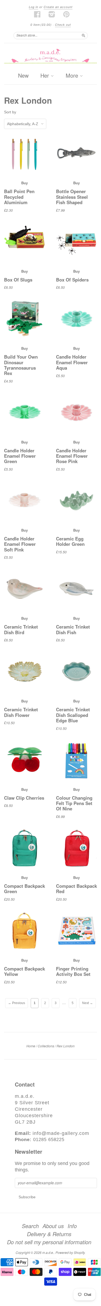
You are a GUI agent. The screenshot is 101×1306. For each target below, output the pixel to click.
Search (30, 1226)
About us (53, 1226)
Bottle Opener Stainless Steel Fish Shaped (72, 196)
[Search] (83, 35)
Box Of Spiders (72, 279)
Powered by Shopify (70, 1252)
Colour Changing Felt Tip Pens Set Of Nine (74, 803)
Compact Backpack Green (24, 888)
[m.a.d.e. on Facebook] (37, 14)
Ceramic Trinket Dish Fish (73, 629)
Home (30, 1046)
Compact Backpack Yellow (24, 971)
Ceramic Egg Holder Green (70, 541)
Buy (24, 183)
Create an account (58, 7)
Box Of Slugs (18, 279)
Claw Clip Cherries (24, 798)
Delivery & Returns (49, 1234)
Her (45, 76)
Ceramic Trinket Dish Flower (21, 712)
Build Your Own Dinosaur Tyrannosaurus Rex (21, 364)
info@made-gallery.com (61, 1133)
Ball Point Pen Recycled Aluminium (19, 196)
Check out (63, 25)
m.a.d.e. (48, 1252)
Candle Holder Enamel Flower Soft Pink (20, 544)
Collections (46, 1046)
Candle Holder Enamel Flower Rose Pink (72, 456)
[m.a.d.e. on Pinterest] (66, 14)
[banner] (50, 56)
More (73, 76)
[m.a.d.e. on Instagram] (51, 14)
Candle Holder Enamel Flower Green (20, 456)
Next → (87, 1003)
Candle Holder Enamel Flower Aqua (72, 362)
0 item (41, 25)
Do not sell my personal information (49, 1242)
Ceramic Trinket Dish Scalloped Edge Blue (73, 715)
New (23, 75)
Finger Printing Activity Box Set (73, 971)
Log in (33, 7)
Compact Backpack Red (76, 888)
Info (72, 1226)
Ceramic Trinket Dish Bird (21, 629)
